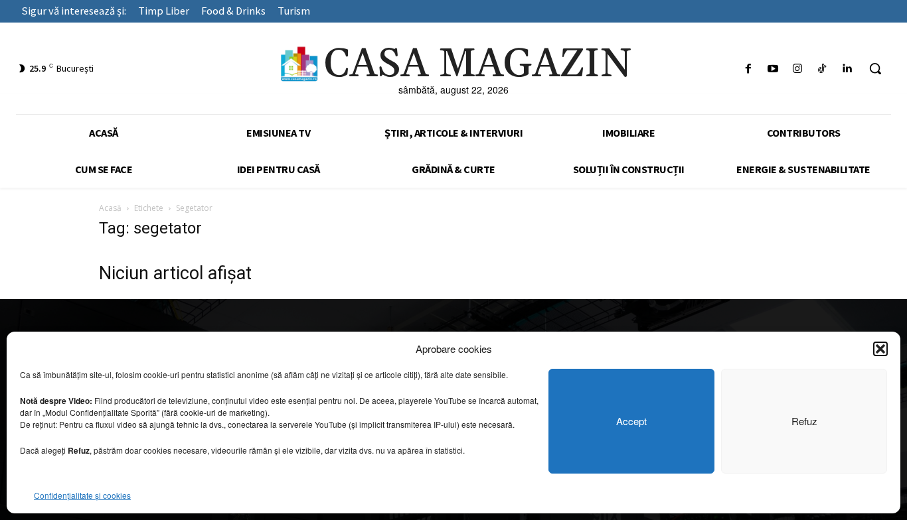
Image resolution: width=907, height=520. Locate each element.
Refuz (804, 421)
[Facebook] (748, 69)
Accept (631, 421)
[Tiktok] (822, 69)
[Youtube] (773, 69)
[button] (880, 349)
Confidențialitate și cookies (82, 495)
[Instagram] (797, 69)
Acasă (110, 208)
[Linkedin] (847, 69)
